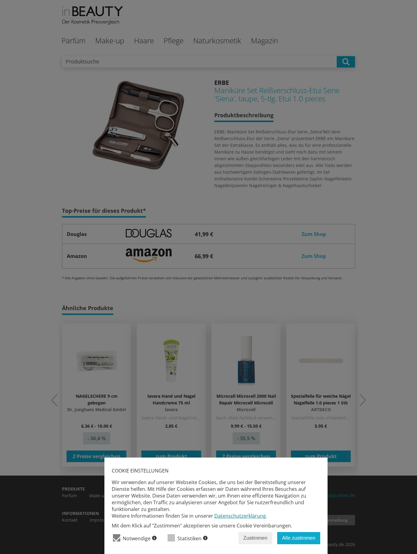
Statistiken (189, 538)
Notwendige (136, 538)
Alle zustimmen (298, 538)
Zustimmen (255, 538)
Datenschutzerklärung (240, 515)
